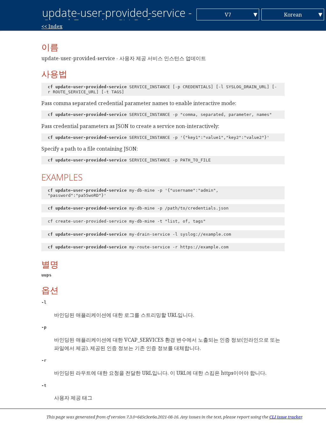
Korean (293, 14)
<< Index (51, 26)
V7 (228, 14)
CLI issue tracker (285, 417)
